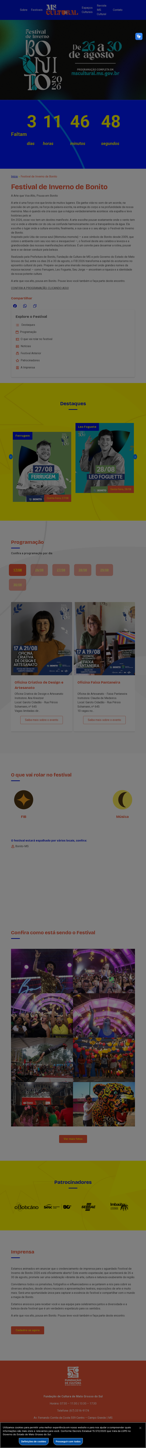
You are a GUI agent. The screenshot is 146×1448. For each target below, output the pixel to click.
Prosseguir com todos (68, 1441)
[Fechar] (140, 1428)
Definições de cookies (33, 1441)
